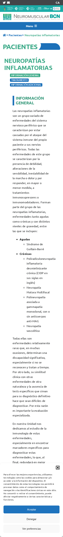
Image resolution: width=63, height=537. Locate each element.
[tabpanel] (31, 283)
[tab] (25, 75)
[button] (57, 467)
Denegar (31, 519)
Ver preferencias (31, 528)
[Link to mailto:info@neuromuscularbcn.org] (8, 2)
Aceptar (31, 509)
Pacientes (15, 35)
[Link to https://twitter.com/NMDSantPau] (4, 2)
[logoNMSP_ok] (31, 13)
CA (57, 2)
